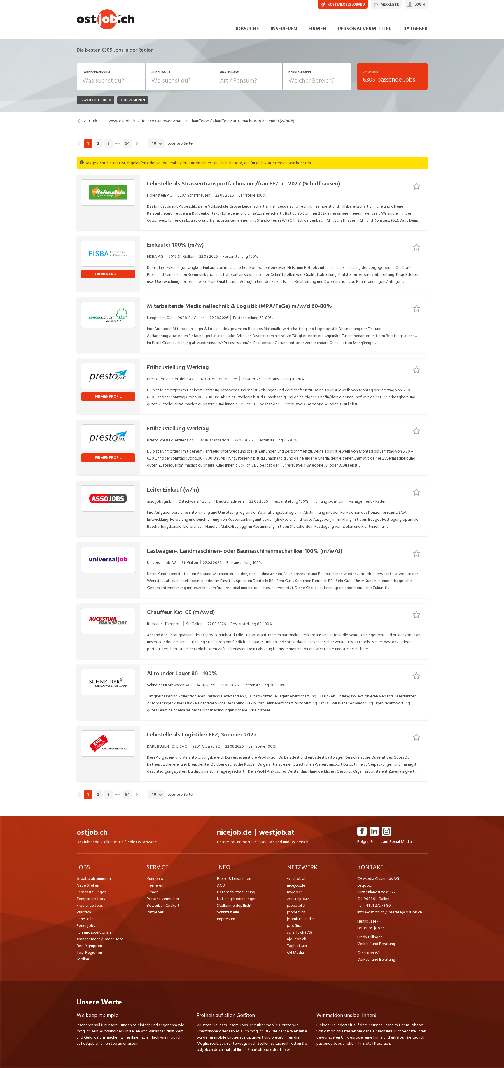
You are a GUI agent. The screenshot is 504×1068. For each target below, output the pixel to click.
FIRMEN (317, 28)
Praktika (84, 912)
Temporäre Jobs (91, 898)
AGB (221, 885)
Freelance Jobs (90, 905)
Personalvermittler (163, 898)
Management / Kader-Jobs (100, 939)
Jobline (83, 959)
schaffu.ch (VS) (299, 932)
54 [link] (127, 143)
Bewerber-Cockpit (163, 905)
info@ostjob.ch (370, 912)
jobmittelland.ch (301, 919)
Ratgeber (155, 912)
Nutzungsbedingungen (236, 898)
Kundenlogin (158, 878)
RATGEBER (415, 28)
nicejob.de (234, 833)
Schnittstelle (228, 912)
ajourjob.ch (296, 939)
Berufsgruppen (89, 945)
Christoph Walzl (370, 952)
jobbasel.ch (297, 905)
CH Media (295, 952)
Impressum (226, 919)
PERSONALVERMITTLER (365, 28)
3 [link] (108, 143)
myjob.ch (295, 892)
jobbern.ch (296, 912)
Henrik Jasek (368, 921)
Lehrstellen (86, 919)
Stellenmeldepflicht (234, 905)
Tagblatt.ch (297, 945)
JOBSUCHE (247, 28)
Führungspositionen (94, 932)
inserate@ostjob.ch (405, 912)
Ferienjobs (86, 925)
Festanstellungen (91, 892)
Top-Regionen (89, 952)
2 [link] (98, 143)
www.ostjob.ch (122, 121)
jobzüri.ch (295, 925)
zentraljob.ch (298, 898)
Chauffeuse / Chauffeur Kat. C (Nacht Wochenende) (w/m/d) (242, 121)
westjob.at (276, 833)
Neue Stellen (88, 885)
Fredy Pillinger (369, 937)
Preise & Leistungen (234, 878)
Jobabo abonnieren (94, 878)
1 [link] (88, 143)
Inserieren (155, 885)
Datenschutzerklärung (236, 892)
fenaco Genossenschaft (162, 121)
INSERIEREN (284, 28)
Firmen (152, 892)
